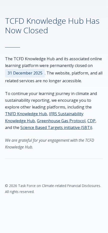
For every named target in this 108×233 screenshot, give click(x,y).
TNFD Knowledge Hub (26, 113)
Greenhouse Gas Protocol (61, 121)
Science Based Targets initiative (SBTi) (56, 127)
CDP (91, 121)
